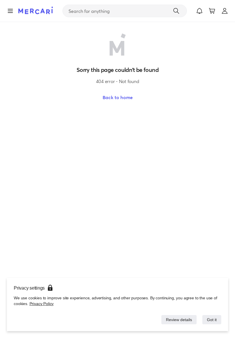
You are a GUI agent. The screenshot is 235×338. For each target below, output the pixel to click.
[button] (199, 11)
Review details (177, 319)
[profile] (224, 11)
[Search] (176, 11)
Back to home (118, 97)
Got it (211, 319)
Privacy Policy (42, 303)
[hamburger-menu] (10, 11)
